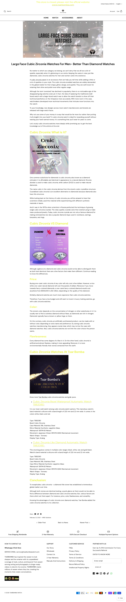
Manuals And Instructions (56, 561)
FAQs (71, 548)
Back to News (63, 523)
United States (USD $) (107, 4)
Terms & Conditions (76, 558)
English (118, 4)
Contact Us (51, 554)
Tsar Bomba (43, 397)
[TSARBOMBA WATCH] (63, 11)
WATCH (55, 18)
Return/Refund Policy (77, 564)
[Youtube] (97, 573)
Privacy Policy (74, 551)
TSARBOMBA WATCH (16, 593)
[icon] (111, 573)
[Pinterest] (104, 573)
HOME (46, 18)
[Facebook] (94, 573)
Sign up (98, 567)
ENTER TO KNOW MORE (101, 554)
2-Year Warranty (52, 558)
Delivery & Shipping (76, 561)
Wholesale (50, 551)
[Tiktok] (108, 573)
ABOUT (79, 18)
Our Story (50, 548)
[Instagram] (101, 573)
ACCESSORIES (67, 18)
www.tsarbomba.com (63, 4)
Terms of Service (75, 554)
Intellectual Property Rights (79, 568)
